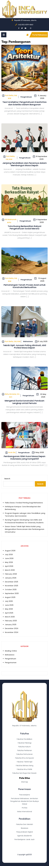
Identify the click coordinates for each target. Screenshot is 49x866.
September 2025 (12, 593)
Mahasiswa (28, 341)
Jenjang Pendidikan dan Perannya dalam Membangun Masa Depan (24, 164)
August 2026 (10, 550)
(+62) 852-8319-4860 (25, 25)
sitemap (24, 782)
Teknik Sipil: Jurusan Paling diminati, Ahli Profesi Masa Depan (24, 346)
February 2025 (11, 621)
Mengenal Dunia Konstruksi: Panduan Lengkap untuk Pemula (24, 401)
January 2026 (10, 578)
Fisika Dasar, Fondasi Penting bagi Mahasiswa (24, 503)
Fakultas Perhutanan (24, 754)
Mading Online (11, 651)
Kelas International (24, 811)
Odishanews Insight (24, 843)
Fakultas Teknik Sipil (24, 762)
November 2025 (11, 586)
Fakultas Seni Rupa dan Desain (24, 773)
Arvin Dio (11, 452)
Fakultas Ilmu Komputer (24, 758)
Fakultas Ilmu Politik (24, 769)
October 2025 (11, 589)
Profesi (24, 808)
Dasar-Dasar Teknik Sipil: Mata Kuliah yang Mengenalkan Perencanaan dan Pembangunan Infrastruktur (24, 529)
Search (7, 479)
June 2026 (9, 558)
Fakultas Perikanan (24, 750)
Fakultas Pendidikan (24, 739)
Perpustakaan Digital (24, 832)
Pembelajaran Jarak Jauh (24, 839)
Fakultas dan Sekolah (24, 824)
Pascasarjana (24, 795)
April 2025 (9, 613)
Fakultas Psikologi (24, 743)
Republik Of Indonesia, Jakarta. (25, 20)
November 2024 (11, 632)
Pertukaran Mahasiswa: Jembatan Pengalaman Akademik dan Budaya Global (24, 801)
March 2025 (10, 617)
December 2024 (11, 628)
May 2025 (9, 609)
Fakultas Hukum (24, 747)
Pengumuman (10, 662)
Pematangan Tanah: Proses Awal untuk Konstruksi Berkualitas (24, 286)
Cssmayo (24, 847)
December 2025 (11, 582)
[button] (3, 34)
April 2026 (9, 566)
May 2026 (9, 562)
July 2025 (9, 601)
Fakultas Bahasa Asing (24, 765)
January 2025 (10, 624)
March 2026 (10, 570)
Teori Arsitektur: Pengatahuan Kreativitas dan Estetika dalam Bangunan (24, 103)
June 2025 (9, 605)
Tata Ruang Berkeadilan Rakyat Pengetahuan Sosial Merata (24, 227)
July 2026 (9, 554)
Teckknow (24, 851)
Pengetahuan (26, 97)
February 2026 (11, 574)
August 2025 (10, 597)
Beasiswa (24, 828)
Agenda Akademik (24, 836)
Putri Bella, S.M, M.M (12, 341)
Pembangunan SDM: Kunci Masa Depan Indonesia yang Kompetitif (24, 457)
